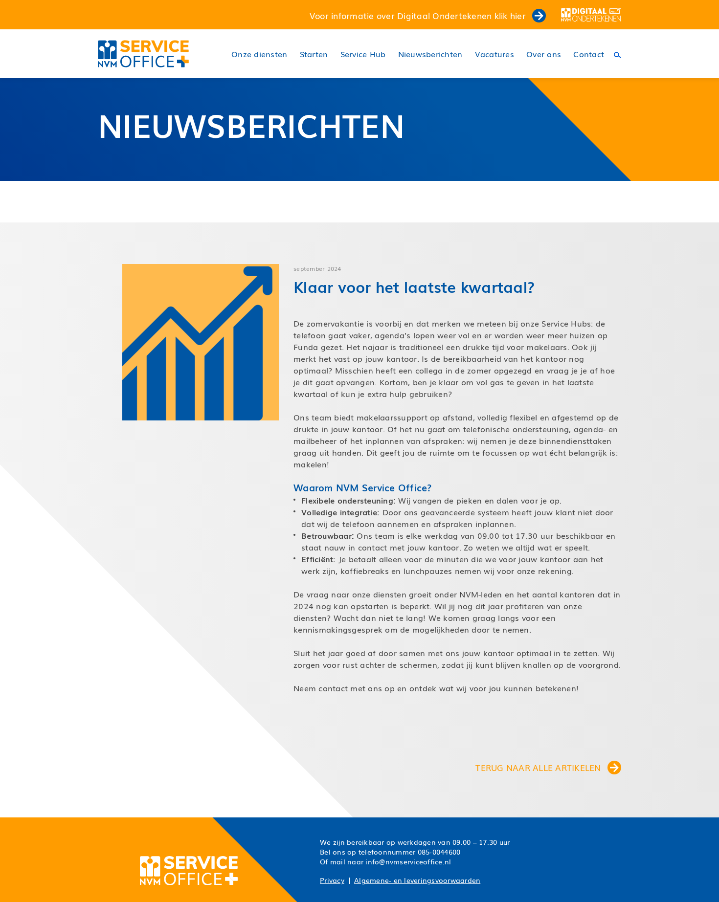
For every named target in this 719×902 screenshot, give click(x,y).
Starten (314, 54)
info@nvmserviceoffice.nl (408, 861)
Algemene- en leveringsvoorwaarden (417, 880)
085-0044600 (439, 852)
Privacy (332, 880)
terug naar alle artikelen (539, 767)
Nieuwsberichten (430, 54)
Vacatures (494, 54)
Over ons (543, 54)
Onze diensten (259, 54)
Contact (588, 54)
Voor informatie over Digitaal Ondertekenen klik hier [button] (419, 15)
